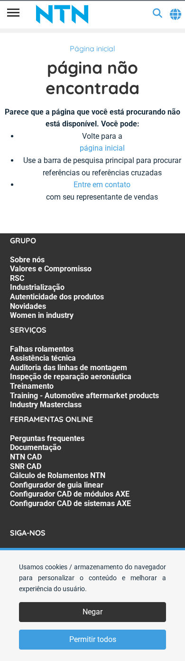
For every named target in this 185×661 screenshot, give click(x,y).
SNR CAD (25, 466)
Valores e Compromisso (51, 268)
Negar (92, 611)
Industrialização (37, 287)
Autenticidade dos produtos (57, 296)
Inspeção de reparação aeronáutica (70, 376)
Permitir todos (92, 639)
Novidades (28, 306)
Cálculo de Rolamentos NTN (57, 475)
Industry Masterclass (46, 404)
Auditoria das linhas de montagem (68, 367)
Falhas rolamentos (42, 349)
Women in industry (42, 315)
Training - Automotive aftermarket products (84, 395)
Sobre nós (27, 259)
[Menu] (13, 14)
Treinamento (32, 386)
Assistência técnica (43, 358)
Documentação (35, 447)
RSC (17, 278)
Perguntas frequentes (47, 438)
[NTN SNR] (62, 14)
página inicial (102, 148)
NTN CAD (26, 456)
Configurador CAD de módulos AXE (70, 493)
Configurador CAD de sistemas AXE (70, 503)
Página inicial (92, 48)
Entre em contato (102, 184)
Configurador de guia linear (56, 484)
